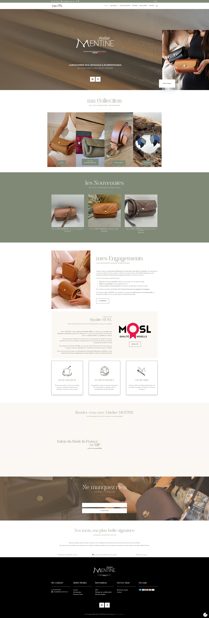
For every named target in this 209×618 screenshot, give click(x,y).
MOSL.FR (135, 344)
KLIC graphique (119, 614)
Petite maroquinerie (90, 162)
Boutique (113, 5)
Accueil (106, 5)
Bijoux (147, 162)
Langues (156, 1)
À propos (103, 300)
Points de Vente (125, 5)
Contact (151, 5)
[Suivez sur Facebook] (98, 79)
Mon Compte (143, 5)
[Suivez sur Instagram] (92, 79)
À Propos (135, 5)
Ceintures (119, 162)
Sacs (62, 162)
